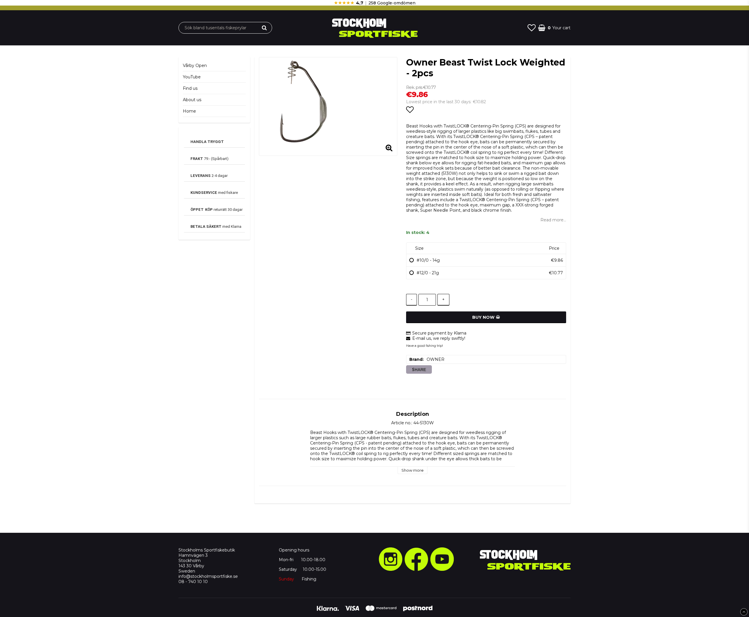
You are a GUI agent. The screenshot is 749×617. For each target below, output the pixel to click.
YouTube (192, 77)
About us (192, 99)
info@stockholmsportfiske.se (208, 576)
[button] (532, 28)
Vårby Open (195, 65)
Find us (190, 88)
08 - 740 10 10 (193, 581)
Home (189, 111)
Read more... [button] (553, 220)
